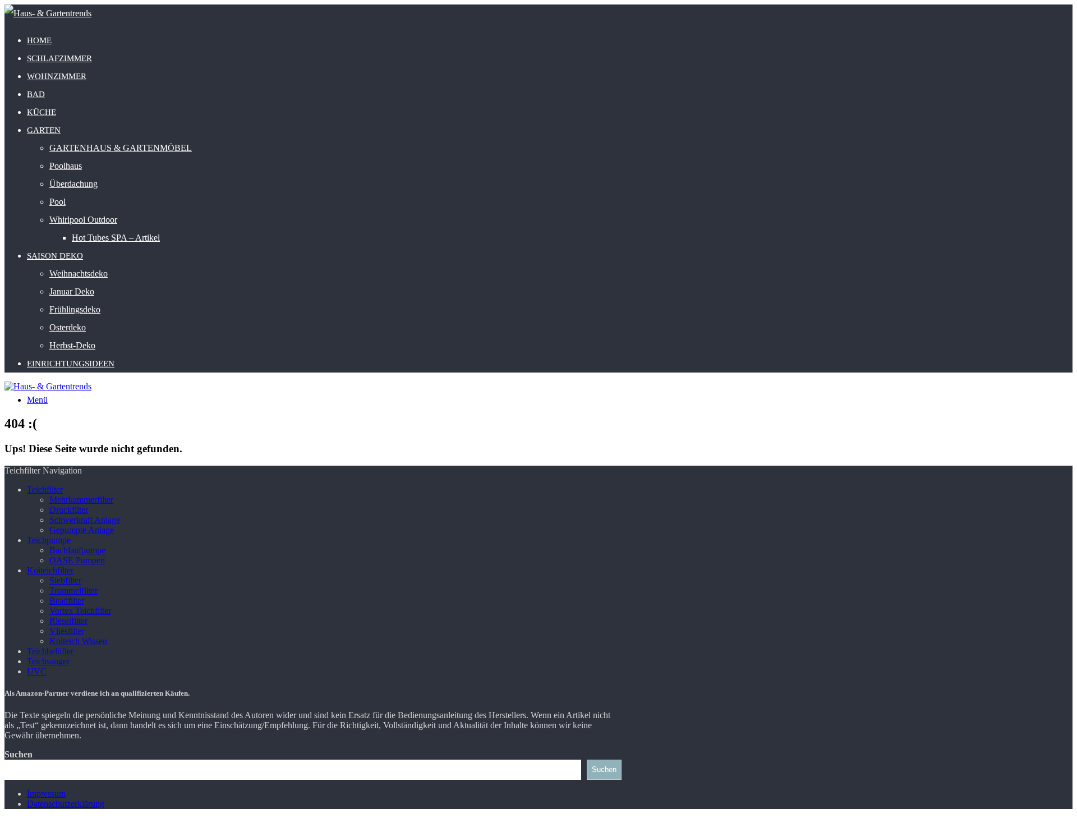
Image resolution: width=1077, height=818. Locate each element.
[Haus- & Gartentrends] (47, 13)
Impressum (46, 793)
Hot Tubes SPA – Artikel (116, 237)
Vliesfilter (66, 631)
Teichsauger (48, 661)
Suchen (18, 754)
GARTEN (44, 130)
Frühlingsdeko (74, 309)
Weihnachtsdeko (78, 273)
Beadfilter (66, 600)
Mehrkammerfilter (81, 499)
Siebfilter (65, 580)
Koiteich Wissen (78, 641)
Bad (36, 94)
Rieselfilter (68, 621)
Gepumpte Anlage (81, 530)
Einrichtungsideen (70, 363)
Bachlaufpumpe (77, 550)
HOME (39, 40)
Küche (41, 112)
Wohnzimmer (56, 76)
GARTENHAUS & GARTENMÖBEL (120, 148)
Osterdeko (67, 327)
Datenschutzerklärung (65, 803)
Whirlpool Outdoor (83, 219)
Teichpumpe (49, 540)
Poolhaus (65, 166)
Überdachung (73, 184)
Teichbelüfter (50, 651)
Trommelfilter (73, 590)
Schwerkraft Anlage (84, 520)
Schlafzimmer (59, 58)
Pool (57, 201)
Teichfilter (45, 489)
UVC (37, 671)
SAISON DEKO (55, 255)
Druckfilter (68, 509)
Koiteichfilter (50, 570)
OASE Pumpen (77, 560)
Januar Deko (71, 291)
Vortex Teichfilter (80, 610)
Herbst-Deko (72, 345)
